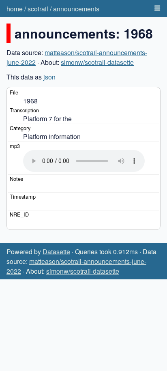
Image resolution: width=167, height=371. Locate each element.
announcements (76, 8)
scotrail (38, 8)
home (14, 8)
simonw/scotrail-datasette (97, 62)
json (49, 76)
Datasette (56, 251)
